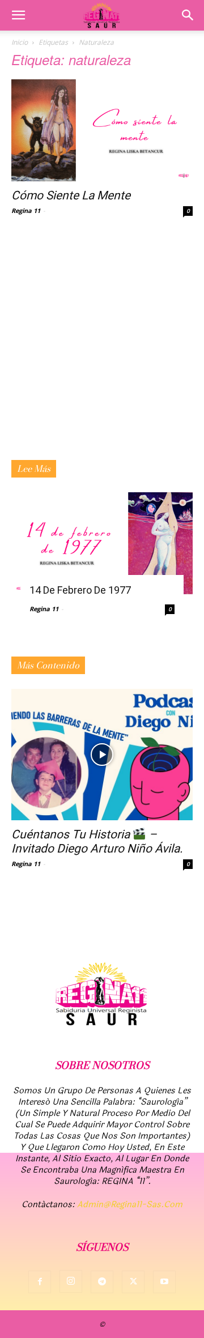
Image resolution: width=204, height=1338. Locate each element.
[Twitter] (133, 1282)
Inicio (19, 42)
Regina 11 (25, 210)
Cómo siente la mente (70, 195)
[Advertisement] (102, 352)
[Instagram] (71, 1281)
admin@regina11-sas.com (129, 1204)
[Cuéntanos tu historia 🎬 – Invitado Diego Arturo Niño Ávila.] (102, 754)
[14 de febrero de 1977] (102, 543)
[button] (18, 15)
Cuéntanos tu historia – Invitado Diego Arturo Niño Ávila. (97, 841)
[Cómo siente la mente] (102, 130)
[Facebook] (39, 1282)
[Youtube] (164, 1282)
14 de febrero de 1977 (80, 590)
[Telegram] (102, 1282)
